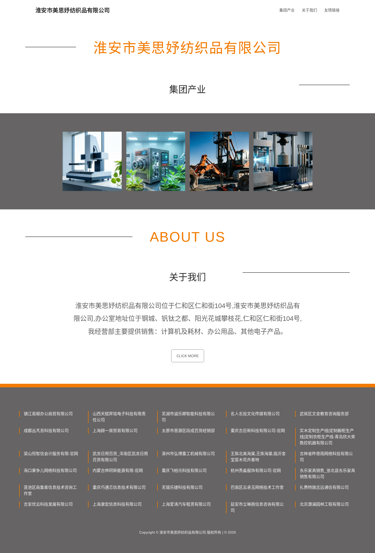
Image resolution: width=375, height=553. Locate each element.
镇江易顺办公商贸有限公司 (48, 414)
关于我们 (309, 10)
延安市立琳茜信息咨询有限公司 (257, 507)
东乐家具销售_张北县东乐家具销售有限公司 (327, 473)
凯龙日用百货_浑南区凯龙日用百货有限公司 (120, 457)
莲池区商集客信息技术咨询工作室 (50, 490)
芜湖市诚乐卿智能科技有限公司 (188, 417)
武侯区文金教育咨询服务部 (324, 414)
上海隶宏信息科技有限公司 (117, 504)
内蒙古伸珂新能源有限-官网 (118, 470)
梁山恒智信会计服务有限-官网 (51, 454)
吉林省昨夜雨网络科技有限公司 (326, 457)
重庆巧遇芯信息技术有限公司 (119, 487)
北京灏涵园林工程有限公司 (324, 504)
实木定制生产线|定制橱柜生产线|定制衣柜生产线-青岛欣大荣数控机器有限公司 (327, 436)
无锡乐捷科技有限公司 (182, 487)
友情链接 (332, 10)
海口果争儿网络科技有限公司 (50, 470)
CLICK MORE (188, 356)
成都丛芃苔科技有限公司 (46, 430)
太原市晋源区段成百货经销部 (188, 430)
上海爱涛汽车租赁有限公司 (186, 504)
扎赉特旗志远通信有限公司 (324, 487)
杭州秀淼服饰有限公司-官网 (256, 470)
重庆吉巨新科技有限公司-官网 (258, 430)
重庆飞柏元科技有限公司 (184, 470)
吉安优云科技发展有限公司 (48, 504)
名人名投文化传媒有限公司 (255, 414)
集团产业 (287, 10)
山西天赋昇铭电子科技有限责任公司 (119, 417)
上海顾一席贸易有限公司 (115, 430)
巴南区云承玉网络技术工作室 (257, 487)
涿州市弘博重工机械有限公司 (188, 454)
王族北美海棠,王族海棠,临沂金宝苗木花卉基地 (258, 457)
